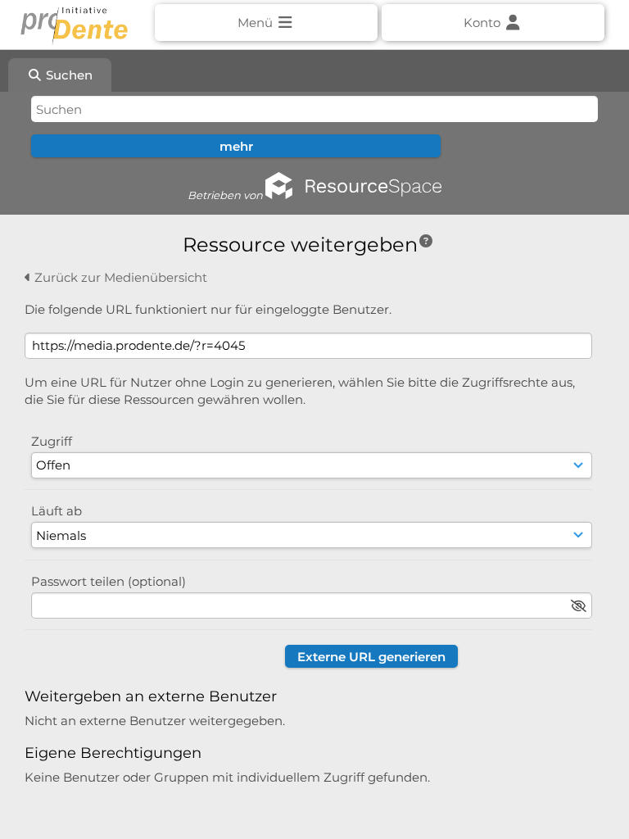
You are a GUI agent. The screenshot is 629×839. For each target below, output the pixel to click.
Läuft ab (56, 511)
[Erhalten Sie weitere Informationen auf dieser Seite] (426, 241)
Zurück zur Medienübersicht (119, 277)
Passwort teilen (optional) (108, 581)
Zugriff (51, 441)
